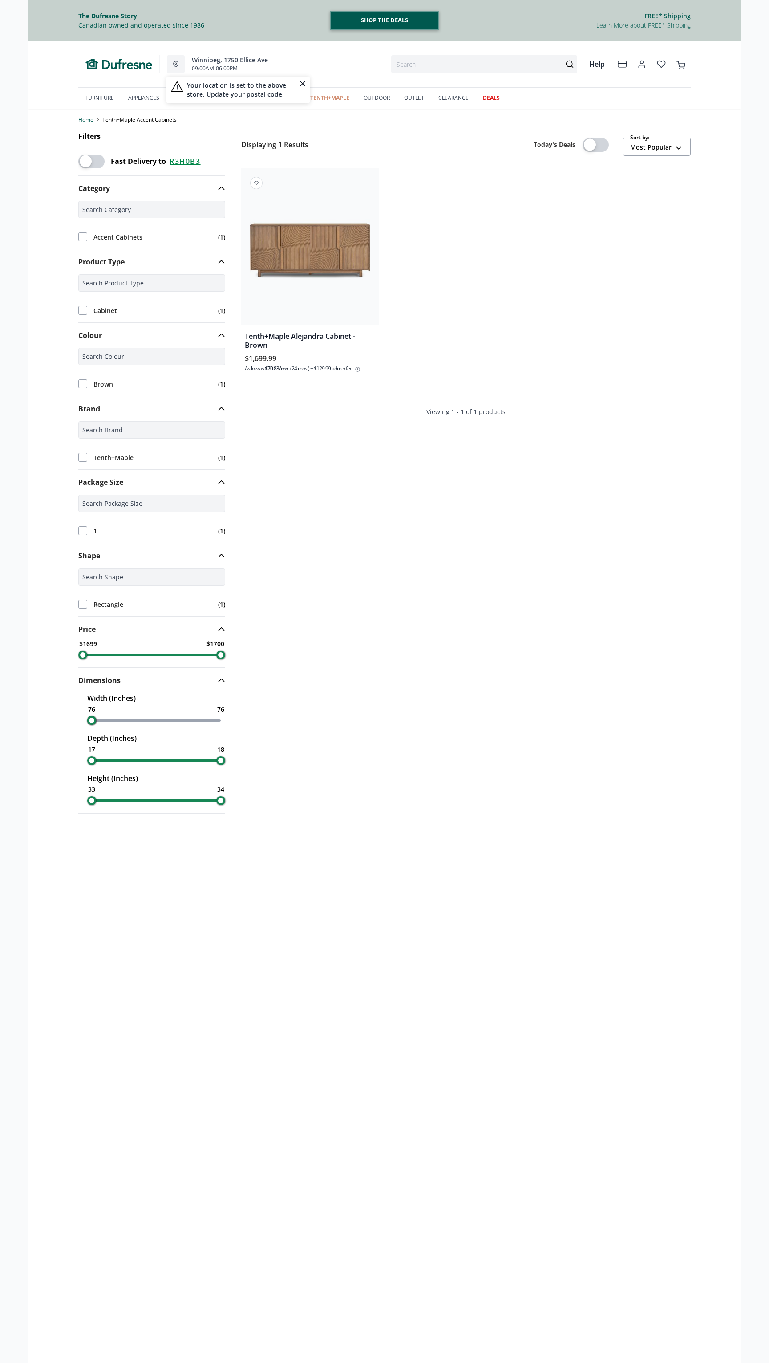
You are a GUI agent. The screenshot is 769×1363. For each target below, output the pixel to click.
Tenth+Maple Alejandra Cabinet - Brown (300, 341)
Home (85, 119)
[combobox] (484, 64)
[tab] (151, 188)
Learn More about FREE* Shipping (643, 25)
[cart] (680, 63)
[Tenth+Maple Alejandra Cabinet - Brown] (310, 252)
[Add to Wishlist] (256, 183)
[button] (151, 188)
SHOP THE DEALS (384, 20)
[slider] (82, 655)
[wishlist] (661, 64)
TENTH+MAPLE (329, 98)
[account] (641, 64)
